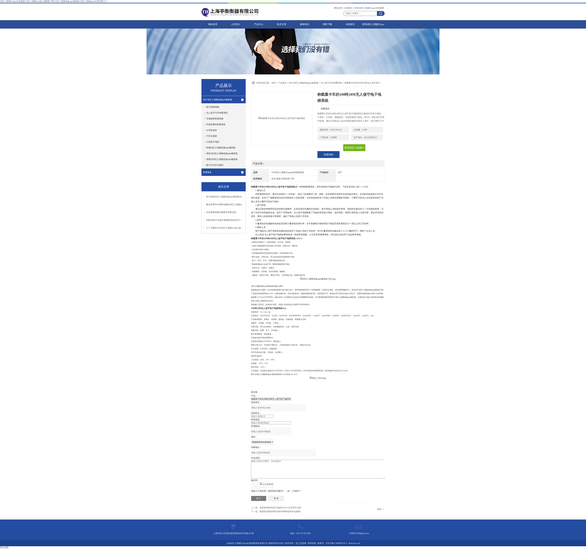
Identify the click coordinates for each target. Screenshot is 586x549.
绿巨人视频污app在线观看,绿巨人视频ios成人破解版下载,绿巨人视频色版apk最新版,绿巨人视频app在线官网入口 (53, 1)
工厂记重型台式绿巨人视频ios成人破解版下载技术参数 (225, 228)
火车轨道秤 (211, 130)
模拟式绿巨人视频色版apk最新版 (222, 153)
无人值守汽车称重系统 (217, 113)
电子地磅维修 (212, 107)
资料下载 (327, 24)
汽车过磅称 (211, 136)
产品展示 (282, 83)
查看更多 (207, 172)
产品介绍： (259, 163)
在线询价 (328, 154)
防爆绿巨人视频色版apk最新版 (220, 147)
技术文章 (281, 24)
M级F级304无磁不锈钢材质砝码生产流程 (225, 220)
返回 (379, 509)
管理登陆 (311, 543)
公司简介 (235, 24)
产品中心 (258, 24)
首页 (273, 83)
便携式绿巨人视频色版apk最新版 (222, 159)
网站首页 (338, 8)
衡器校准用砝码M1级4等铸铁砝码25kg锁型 (280, 511)
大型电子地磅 (212, 142)
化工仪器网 (301, 543)
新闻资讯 (304, 24)
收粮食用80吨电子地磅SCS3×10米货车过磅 (280, 507)
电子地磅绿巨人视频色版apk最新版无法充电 (225, 196)
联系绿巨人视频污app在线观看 (369, 8)
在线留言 (348, 8)
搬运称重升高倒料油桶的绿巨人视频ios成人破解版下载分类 (225, 204)
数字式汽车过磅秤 (214, 165)
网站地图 (4, 547)
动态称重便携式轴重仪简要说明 (221, 212)
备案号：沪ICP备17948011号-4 (332, 543)
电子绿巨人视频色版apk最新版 (217, 99)
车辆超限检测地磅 (214, 118)
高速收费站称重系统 (216, 124)
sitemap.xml (354, 543)
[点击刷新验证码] (266, 484)
